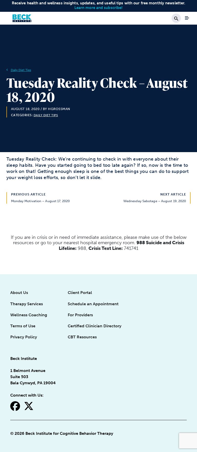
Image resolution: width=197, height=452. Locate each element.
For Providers (80, 314)
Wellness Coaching (28, 314)
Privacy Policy (23, 337)
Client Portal (80, 292)
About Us (19, 292)
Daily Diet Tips (21, 70)
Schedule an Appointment (93, 303)
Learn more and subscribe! (98, 7)
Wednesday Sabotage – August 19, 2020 (154, 201)
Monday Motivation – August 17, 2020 (40, 201)
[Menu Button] (187, 18)
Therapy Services (26, 303)
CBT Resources (82, 337)
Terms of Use (22, 325)
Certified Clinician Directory (94, 325)
